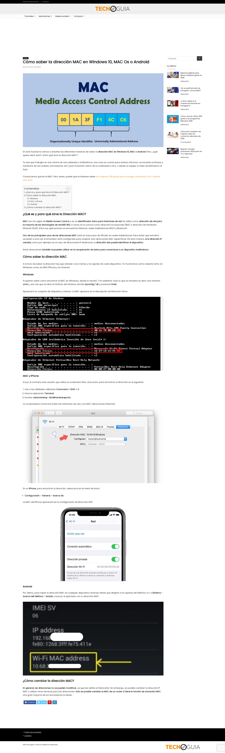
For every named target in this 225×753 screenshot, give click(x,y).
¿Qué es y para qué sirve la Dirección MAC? (47, 192)
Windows (34, 198)
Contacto (45, 2)
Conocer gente (185, 142)
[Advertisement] (112, 36)
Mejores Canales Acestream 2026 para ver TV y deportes (191, 151)
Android (33, 204)
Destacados (184, 81)
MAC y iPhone (36, 201)
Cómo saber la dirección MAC (41, 195)
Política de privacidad (31, 2)
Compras (78, 16)
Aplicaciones (44, 16)
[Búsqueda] (199, 58)
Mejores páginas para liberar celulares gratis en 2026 (191, 75)
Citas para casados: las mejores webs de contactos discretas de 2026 (190, 135)
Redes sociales (62, 16)
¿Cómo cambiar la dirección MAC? (43, 207)
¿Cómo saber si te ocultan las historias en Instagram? (190, 103)
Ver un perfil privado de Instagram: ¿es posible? (190, 89)
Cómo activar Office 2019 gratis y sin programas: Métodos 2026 (191, 118)
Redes (26, 58)
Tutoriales (29, 16)
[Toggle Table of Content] (66, 189)
